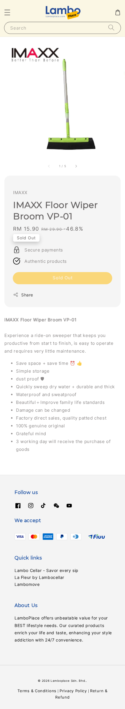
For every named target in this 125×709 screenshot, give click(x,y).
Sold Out (63, 277)
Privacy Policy (73, 690)
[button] (7, 12)
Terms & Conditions (36, 690)
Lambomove (27, 584)
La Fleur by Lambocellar (39, 577)
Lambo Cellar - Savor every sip (46, 570)
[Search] (111, 27)
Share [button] (27, 294)
